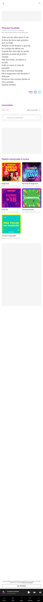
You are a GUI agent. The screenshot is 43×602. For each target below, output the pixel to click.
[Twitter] (39, 92)
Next (34, 592)
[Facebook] (35, 92)
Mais (38, 600)
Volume (40, 592)
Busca (21, 600)
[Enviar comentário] (38, 117)
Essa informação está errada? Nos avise (15, 32)
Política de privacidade (27, 582)
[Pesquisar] (39, 3)
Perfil (13, 600)
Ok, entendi (21, 586)
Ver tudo (21, 30)
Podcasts (30, 600)
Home (4, 600)
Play (29, 592)
